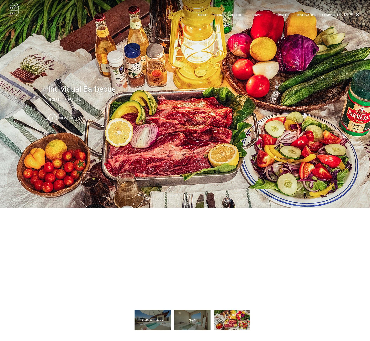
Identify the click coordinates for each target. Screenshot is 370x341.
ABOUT (203, 15)
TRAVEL (281, 15)
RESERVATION (306, 15)
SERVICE (257, 15)
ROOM (218, 15)
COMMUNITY (331, 15)
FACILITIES (236, 15)
